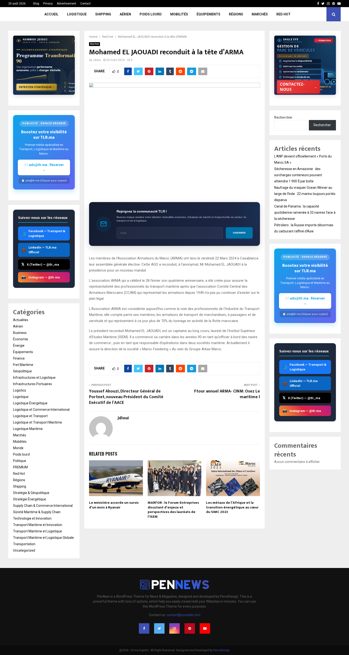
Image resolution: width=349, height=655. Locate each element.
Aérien (125, 14)
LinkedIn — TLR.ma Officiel (39, 250)
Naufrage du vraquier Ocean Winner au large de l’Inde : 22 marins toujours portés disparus (304, 194)
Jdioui (97, 60)
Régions (236, 14)
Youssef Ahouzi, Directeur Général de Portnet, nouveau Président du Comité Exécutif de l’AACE (126, 397)
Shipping (103, 14)
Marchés (260, 14)
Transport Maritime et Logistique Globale (43, 538)
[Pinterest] (189, 628)
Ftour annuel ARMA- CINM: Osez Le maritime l (227, 394)
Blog (36, 3)
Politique (19, 461)
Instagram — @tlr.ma (40, 277)
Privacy (48, 3)
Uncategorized (24, 550)
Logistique (77, 14)
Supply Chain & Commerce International (43, 505)
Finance (19, 358)
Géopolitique (22, 371)
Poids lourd (151, 14)
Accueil (51, 14)
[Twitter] (159, 628)
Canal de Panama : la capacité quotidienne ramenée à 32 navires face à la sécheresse (304, 212)
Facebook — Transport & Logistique (43, 233)
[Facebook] (144, 628)
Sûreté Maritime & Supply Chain (37, 512)
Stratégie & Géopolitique (31, 493)
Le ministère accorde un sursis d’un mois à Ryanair (114, 505)
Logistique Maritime (28, 429)
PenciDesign (221, 650)
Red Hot (283, 14)
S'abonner (239, 232)
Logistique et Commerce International (41, 409)
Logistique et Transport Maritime (37, 422)
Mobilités (179, 14)
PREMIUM (20, 467)
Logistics (19, 390)
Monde (18, 448)
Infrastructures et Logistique (34, 377)
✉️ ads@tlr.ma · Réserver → (44, 167)
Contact (85, 3)
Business (20, 333)
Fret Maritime (23, 365)
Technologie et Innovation (32, 518)
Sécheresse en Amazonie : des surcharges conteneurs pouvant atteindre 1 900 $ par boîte (298, 175)
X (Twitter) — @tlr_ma (40, 264)
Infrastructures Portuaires (32, 384)
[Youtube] (205, 628)
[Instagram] (174, 628)
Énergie (18, 345)
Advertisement (66, 3)
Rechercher (283, 117)
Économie (20, 339)
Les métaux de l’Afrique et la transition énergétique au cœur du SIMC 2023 (232, 507)
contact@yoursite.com (183, 615)
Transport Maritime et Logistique (37, 531)
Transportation (24, 544)
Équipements (208, 14)
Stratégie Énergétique (29, 499)
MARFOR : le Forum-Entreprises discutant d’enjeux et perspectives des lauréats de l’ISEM (173, 510)
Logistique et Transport (30, 416)
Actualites (20, 320)
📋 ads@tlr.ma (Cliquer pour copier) (44, 180)
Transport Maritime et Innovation (37, 525)
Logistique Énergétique (30, 403)
